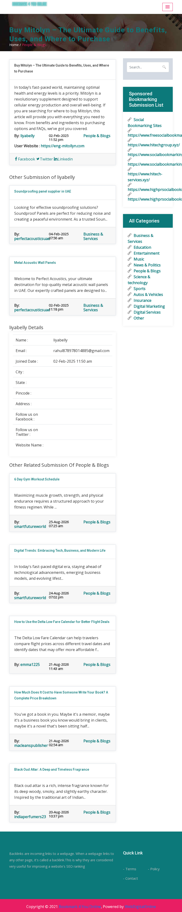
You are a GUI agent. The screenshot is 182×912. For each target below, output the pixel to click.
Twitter (46, 159)
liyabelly (27, 135)
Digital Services (147, 312)
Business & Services (93, 236)
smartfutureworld (30, 526)
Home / (15, 44)
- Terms (129, 868)
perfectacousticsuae (32, 238)
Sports (139, 288)
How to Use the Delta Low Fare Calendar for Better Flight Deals (61, 622)
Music (138, 259)
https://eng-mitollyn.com (62, 145)
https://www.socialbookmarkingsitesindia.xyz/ (148, 164)
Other (138, 318)
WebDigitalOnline (140, 906)
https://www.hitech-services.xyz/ (145, 176)
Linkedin (65, 159)
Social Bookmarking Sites (145, 122)
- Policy (154, 868)
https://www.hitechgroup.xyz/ (148, 144)
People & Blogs (96, 135)
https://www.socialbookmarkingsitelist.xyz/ (148, 154)
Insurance (142, 300)
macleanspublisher (31, 745)
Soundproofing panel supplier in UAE (42, 191)
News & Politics (147, 265)
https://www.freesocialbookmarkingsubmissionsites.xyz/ (148, 135)
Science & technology (139, 279)
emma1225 (30, 664)
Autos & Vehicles (148, 294)
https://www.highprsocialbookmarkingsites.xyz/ (148, 199)
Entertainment (146, 253)
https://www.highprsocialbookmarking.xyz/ (148, 189)
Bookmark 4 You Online (80, 906)
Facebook (26, 159)
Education (142, 247)
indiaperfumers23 (30, 816)
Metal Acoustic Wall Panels (35, 263)
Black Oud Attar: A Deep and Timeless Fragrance (51, 769)
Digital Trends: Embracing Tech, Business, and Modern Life (59, 550)
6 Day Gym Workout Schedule (36, 479)
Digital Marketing (149, 306)
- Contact (130, 878)
